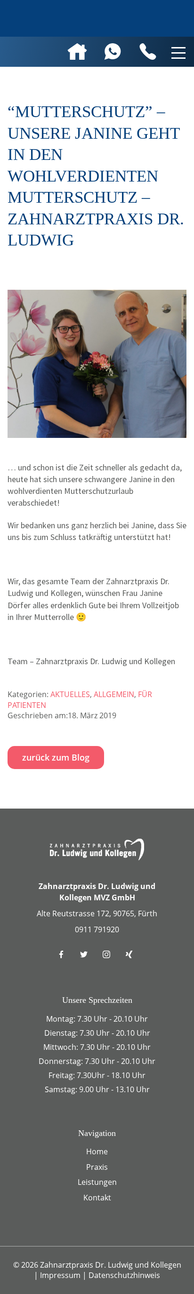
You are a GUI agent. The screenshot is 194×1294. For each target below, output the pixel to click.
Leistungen (97, 1182)
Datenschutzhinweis (124, 1275)
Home (97, 1151)
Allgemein (114, 694)
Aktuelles (70, 694)
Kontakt (97, 1197)
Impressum (61, 1275)
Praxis (97, 1167)
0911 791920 (97, 929)
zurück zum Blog (55, 757)
